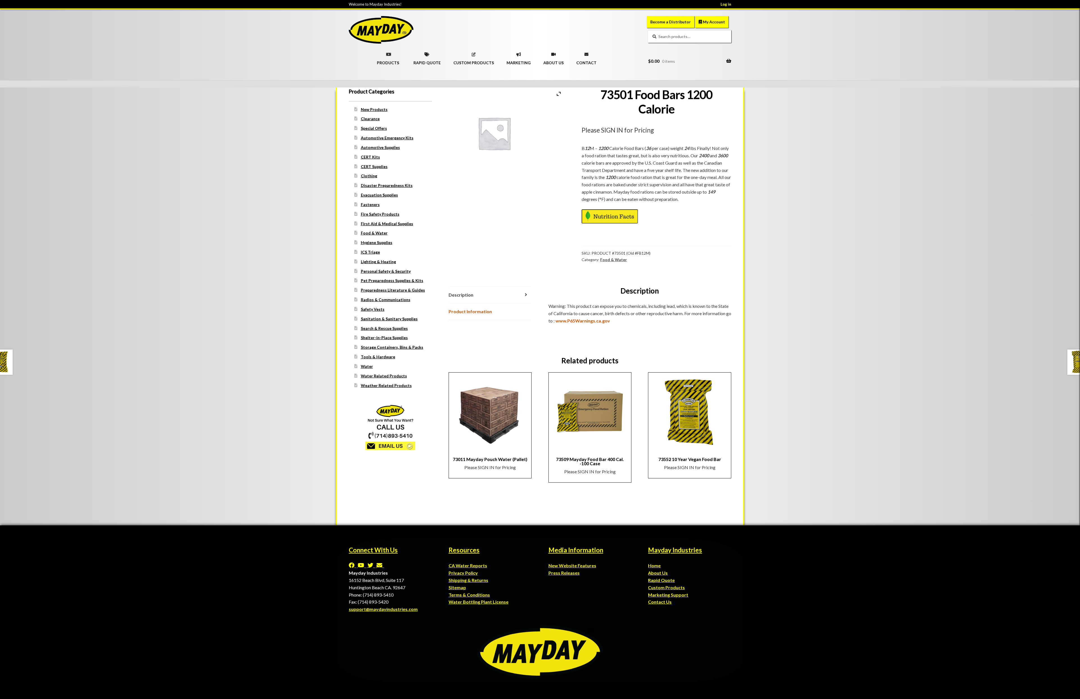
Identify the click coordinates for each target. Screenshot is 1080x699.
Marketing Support (668, 594)
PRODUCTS (388, 60)
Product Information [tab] (470, 311)
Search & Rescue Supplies (384, 328)
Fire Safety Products (380, 214)
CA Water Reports (468, 565)
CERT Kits (370, 156)
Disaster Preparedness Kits (387, 185)
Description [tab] (461, 294)
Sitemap (457, 587)
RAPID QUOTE (427, 60)
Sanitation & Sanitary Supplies (389, 318)
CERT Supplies (374, 166)
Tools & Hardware (378, 356)
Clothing (369, 175)
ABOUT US (553, 60)
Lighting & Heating (378, 261)
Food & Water (613, 259)
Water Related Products (384, 375)
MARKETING (519, 60)
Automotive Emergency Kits (387, 137)
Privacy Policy (463, 572)
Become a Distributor (670, 21)
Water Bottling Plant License (478, 601)
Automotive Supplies (380, 147)
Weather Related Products (386, 385)
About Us (658, 572)
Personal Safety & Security (386, 271)
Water (367, 366)
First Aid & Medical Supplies (387, 223)
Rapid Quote (661, 580)
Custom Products (666, 587)
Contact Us (660, 601)
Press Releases (564, 572)
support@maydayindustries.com (383, 609)
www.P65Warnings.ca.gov (582, 320)
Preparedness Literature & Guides (393, 290)
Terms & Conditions (469, 594)
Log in (726, 4)
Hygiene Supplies (376, 242)
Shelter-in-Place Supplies (384, 337)
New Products (374, 109)
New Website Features (572, 565)
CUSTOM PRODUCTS (473, 60)
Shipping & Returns (468, 580)
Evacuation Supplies (379, 194)
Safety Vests (372, 309)
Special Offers (374, 128)
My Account (713, 21)
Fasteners (370, 204)
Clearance (370, 118)
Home (654, 565)
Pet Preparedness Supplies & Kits (392, 280)
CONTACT (586, 60)
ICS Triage (370, 252)
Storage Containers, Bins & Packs (392, 347)
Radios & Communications (385, 299)
